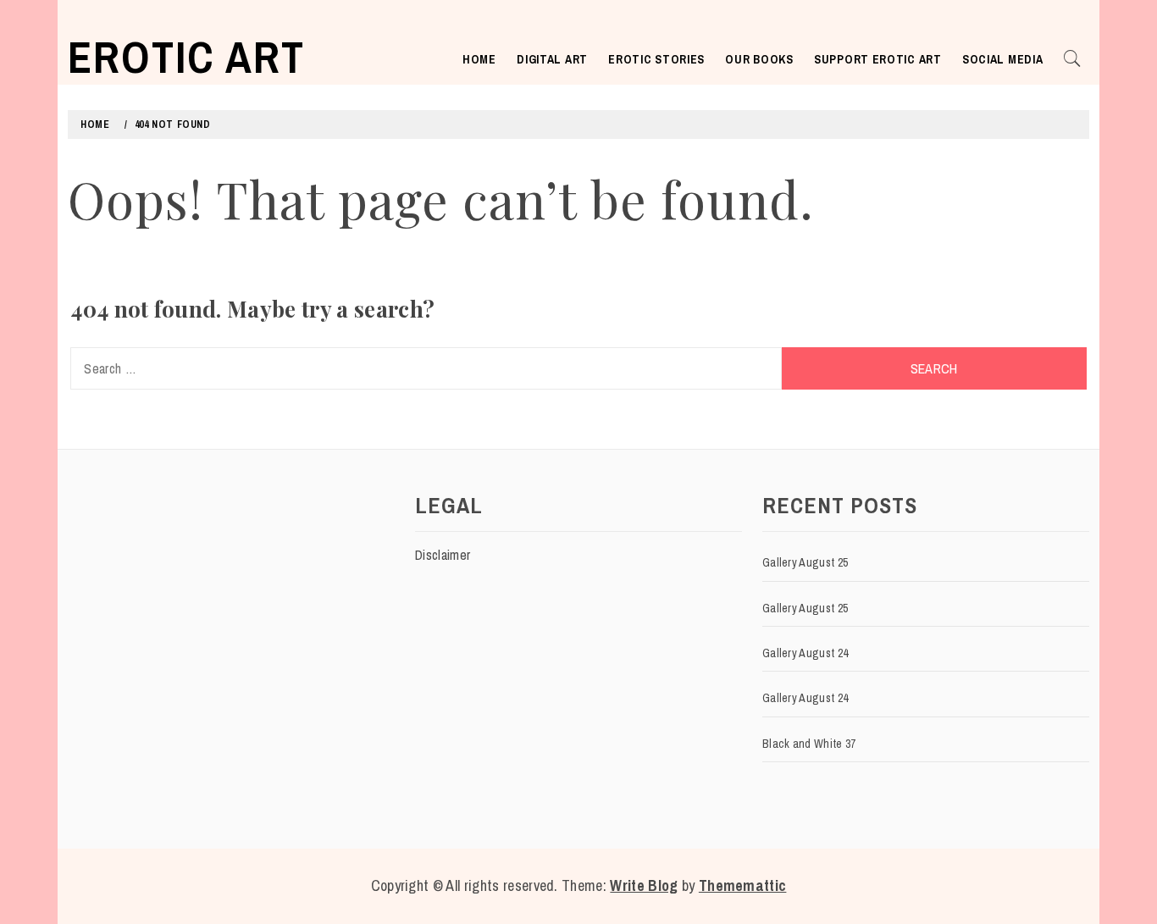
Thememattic (743, 885)
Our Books (759, 59)
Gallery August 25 (805, 562)
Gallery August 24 (805, 653)
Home (479, 59)
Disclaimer (442, 554)
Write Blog (644, 885)
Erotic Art (186, 56)
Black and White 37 (809, 743)
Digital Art (552, 59)
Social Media (1002, 59)
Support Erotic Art (878, 59)
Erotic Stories (656, 59)
